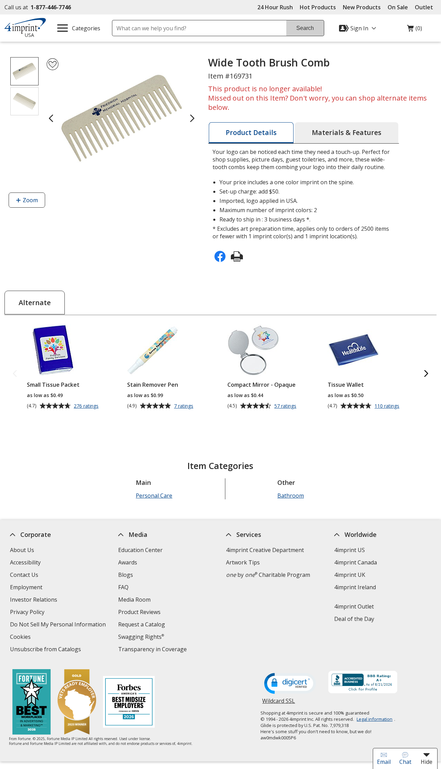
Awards (127, 562)
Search (305, 28)
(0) (414, 29)
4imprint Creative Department (265, 550)
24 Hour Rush (275, 7)
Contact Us (24, 575)
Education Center (140, 550)
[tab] (251, 132)
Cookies (21, 637)
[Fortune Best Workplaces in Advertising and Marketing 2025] (31, 702)
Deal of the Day (354, 619)
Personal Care (154, 495)
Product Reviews (139, 612)
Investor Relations (34, 600)
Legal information (374, 719)
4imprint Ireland (355, 587)
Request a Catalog (141, 624)
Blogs (125, 575)
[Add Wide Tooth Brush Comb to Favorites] (52, 64)
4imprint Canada (355, 562)
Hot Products (318, 7)
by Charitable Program (268, 575)
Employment (26, 587)
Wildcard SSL (278, 703)
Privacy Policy (28, 612)
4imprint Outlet (354, 606)
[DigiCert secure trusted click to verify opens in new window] (290, 684)
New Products (362, 7)
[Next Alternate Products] (426, 373)
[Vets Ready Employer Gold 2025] (76, 702)
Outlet (426, 7)
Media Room (134, 599)
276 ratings (87, 406)
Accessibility (25, 562)
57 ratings (286, 406)
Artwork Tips (243, 562)
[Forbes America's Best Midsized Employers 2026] (128, 702)
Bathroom (290, 495)
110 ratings (388, 406)
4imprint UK (349, 575)
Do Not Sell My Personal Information (58, 625)
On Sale (398, 7)
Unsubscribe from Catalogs (46, 650)
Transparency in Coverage (153, 650)
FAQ (123, 587)
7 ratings (184, 406)
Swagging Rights (141, 637)
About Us (22, 550)
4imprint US (349, 550)
